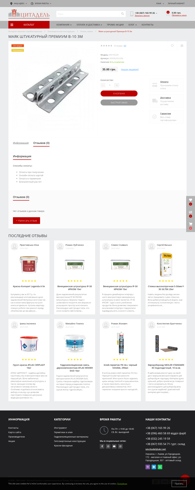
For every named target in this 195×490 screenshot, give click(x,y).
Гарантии (165, 113)
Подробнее (122, 483)
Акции (11, 441)
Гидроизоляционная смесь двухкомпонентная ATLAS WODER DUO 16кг (75, 367)
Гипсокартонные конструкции (61, 31)
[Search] (122, 14)
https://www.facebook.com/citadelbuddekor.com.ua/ (102, 446)
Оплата (164, 81)
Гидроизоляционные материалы (71, 436)
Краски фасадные (63, 445)
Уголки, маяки (86, 31)
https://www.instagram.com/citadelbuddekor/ (120, 446)
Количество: (107, 80)
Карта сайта (14, 432)
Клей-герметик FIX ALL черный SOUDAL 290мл (120, 366)
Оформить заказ (179, 15)
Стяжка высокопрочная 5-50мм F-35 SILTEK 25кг (166, 288)
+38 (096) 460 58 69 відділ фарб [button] (166, 433)
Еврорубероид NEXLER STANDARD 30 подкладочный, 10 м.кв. (166, 366)
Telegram (154, 467)
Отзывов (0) (41, 143)
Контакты (147, 24)
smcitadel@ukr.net (155, 449)
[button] (190, 226)
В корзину (119, 93)
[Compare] (182, 45)
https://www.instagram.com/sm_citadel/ (108, 446)
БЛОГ (131, 24)
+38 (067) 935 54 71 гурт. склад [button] (165, 444)
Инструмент (60, 427)
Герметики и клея (63, 432)
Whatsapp (160, 467)
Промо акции (115, 24)
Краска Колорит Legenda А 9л (29, 286)
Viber (147, 467)
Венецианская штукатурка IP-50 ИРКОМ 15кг (74, 288)
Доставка (165, 97)
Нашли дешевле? (130, 69)
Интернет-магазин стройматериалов (25, 31)
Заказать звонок (142, 15)
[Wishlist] (172, 45)
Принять (179, 483)
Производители (16, 436)
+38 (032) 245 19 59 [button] (158, 438)
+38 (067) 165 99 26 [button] (158, 428)
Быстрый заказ (119, 102)
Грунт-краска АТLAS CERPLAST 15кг (29, 366)
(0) (125, 45)
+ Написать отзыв (26, 220)
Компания (63, 24)
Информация (21, 143)
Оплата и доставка (88, 24)
